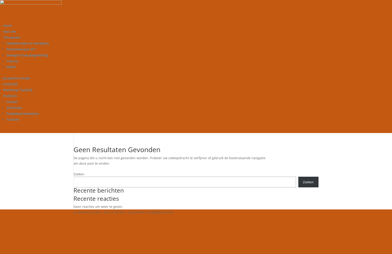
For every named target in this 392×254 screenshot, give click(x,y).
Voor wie (9, 31)
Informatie (14, 108)
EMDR (10, 67)
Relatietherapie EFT (21, 49)
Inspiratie (10, 84)
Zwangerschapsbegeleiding (27, 55)
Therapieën (12, 37)
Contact (12, 102)
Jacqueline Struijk (16, 78)
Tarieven (13, 119)
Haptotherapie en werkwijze (27, 43)
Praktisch (10, 96)
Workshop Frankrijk (17, 90)
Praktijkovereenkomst (22, 113)
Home (7, 25)
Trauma (12, 61)
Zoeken (79, 174)
